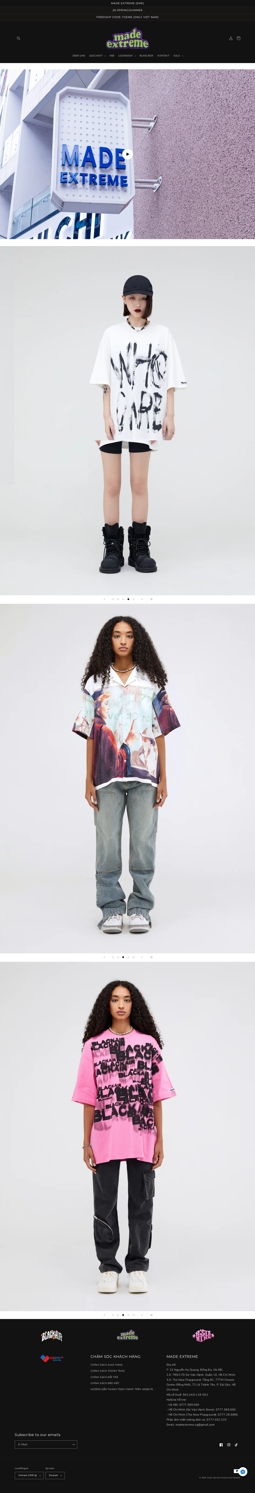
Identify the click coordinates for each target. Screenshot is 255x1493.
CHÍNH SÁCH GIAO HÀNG (106, 1365)
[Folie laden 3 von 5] (123, 599)
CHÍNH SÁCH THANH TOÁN (108, 1371)
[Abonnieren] (73, 1444)
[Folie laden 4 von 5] (128, 599)
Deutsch (53, 1475)
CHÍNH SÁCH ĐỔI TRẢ (104, 1377)
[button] (18, 38)
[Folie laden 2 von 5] (118, 599)
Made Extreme (214, 1478)
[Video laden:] (127, 154)
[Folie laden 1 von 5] (112, 599)
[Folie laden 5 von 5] (133, 599)
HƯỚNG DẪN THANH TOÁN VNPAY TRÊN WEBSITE (122, 1389)
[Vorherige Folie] (104, 599)
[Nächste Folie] (142, 599)
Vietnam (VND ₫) (27, 1475)
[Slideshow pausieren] (151, 599)
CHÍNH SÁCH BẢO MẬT (105, 1383)
